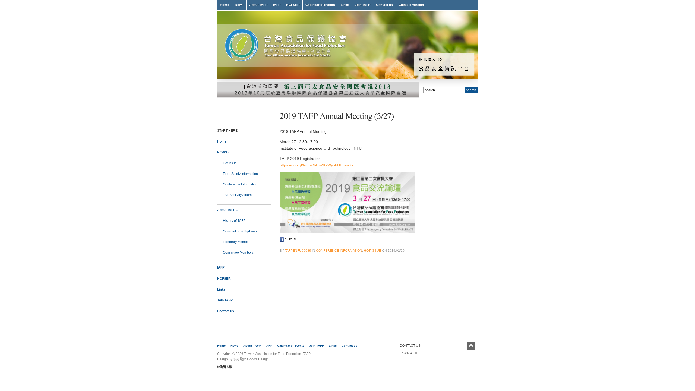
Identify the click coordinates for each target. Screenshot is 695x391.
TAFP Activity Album (237, 195)
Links (345, 5)
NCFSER (293, 5)
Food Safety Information (240, 174)
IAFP (276, 5)
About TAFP (258, 5)
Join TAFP (362, 5)
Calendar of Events (320, 5)
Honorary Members (237, 242)
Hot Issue (230, 163)
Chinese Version (411, 5)
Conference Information (240, 184)
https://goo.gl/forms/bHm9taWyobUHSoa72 (317, 165)
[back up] (471, 346)
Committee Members (238, 252)
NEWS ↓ (223, 152)
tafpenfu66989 (298, 251)
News (239, 5)
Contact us (384, 5)
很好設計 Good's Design (251, 359)
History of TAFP (234, 221)
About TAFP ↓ (227, 210)
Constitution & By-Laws (240, 231)
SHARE (290, 239)
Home (224, 5)
